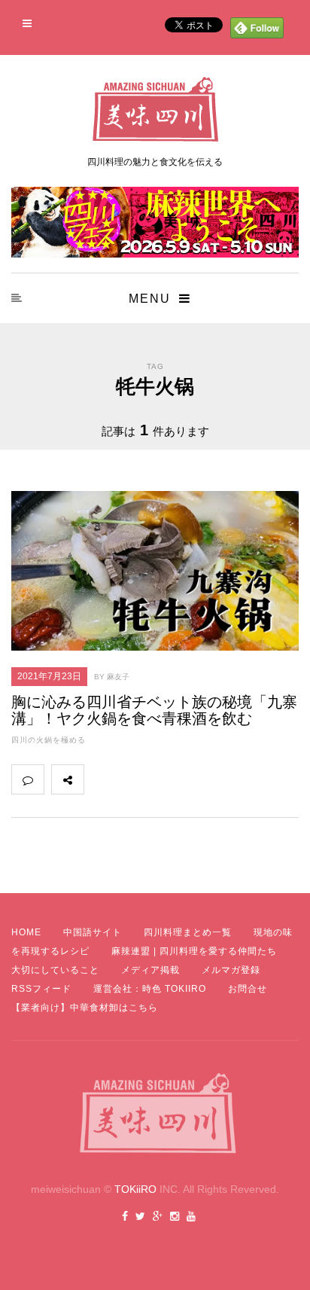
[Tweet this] (133, 779)
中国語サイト (92, 932)
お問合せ (247, 989)
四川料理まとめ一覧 (188, 932)
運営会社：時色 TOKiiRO (149, 989)
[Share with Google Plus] (166, 779)
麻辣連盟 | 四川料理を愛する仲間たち (194, 951)
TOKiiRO (135, 1189)
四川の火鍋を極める (48, 740)
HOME (26, 932)
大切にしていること (55, 970)
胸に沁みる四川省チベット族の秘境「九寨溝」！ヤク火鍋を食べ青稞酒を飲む (154, 710)
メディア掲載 (150, 970)
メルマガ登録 (231, 970)
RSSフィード (41, 989)
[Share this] (100, 779)
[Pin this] (199, 779)
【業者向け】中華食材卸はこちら (84, 1007)
